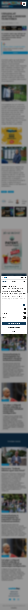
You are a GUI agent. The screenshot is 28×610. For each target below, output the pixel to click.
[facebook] (14, 599)
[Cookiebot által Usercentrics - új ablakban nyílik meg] (20, 277)
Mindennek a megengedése (14, 323)
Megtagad (14, 331)
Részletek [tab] (14, 281)
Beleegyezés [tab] (5, 281)
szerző (9, 200)
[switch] (24, 309)
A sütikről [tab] (23, 281)
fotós (23, 199)
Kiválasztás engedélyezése (14, 327)
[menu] (26, 6)
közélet (4, 192)
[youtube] (10, 599)
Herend (11, 192)
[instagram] (18, 599)
